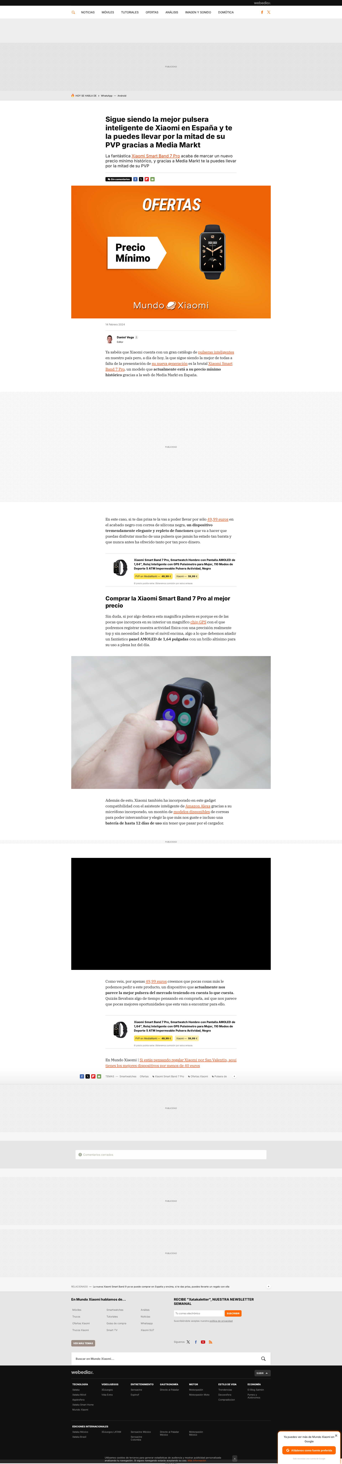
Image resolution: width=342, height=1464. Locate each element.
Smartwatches (128, 1076)
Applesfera (78, 1399)
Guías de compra (116, 1323)
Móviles (108, 12)
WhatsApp (106, 95)
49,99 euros (217, 519)
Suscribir (233, 1313)
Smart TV (112, 1330)
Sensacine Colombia (136, 1438)
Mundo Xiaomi (80, 1409)
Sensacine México (141, 1431)
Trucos (76, 1316)
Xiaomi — (187, 576)
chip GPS (198, 621)
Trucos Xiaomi (80, 1330)
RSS (210, 1341)
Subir (260, 1373)
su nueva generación (170, 363)
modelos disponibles (191, 811)
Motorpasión (196, 1389)
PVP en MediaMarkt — (153, 576)
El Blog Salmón (256, 1389)
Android (122, 95)
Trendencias (225, 1389)
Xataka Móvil (79, 1394)
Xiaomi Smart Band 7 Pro (156, 155)
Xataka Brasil (79, 1436)
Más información (197, 1460)
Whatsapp (147, 1323)
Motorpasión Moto (199, 1394)
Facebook (262, 12)
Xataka (75, 1389)
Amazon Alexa (197, 805)
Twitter (268, 12)
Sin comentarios (120, 179)
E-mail (152, 179)
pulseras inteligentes (216, 352)
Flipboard (147, 179)
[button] (127, 337)
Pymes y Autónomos (254, 1396)
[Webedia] (262, 3)
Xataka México (80, 1431)
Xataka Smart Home (83, 1404)
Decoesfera (224, 1394)
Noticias (88, 12)
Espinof (135, 1394)
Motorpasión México (196, 1433)
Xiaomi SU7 (147, 1330)
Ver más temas (83, 1343)
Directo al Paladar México (169, 1433)
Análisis (171, 12)
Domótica (226, 12)
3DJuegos (107, 1389)
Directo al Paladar (169, 1389)
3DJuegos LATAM (111, 1431)
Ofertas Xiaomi (199, 1076)
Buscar (263, 1359)
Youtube (203, 1341)
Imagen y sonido (198, 12)
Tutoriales (130, 12)
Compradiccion (226, 1399)
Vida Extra (107, 1394)
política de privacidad (221, 1320)
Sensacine (136, 1389)
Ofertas (152, 12)
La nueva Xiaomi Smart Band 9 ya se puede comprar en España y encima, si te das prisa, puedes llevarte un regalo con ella (161, 1286)
